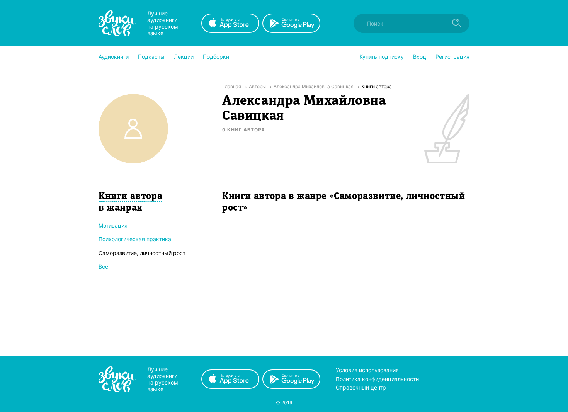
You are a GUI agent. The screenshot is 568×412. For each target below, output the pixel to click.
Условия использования (367, 370)
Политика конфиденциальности (377, 379)
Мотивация (113, 225)
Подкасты (151, 56)
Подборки (216, 56)
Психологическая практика (135, 239)
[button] (114, 57)
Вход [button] (419, 56)
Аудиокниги (114, 56)
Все (103, 266)
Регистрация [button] (452, 56)
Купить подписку (381, 56)
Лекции (184, 56)
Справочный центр (361, 387)
